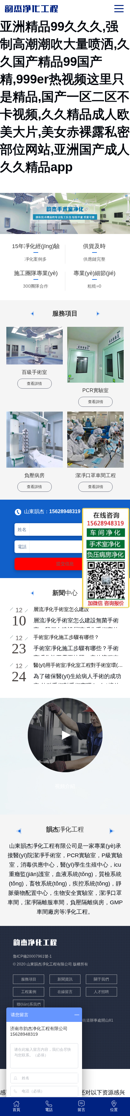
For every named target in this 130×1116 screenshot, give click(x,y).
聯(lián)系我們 (29, 1004)
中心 (65, 592)
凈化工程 (65, 829)
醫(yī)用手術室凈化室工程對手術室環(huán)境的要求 (78, 665)
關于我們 (101, 979)
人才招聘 (101, 992)
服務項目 (28, 979)
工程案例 (28, 992)
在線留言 (65, 992)
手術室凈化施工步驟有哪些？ (66, 637)
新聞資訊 (65, 979)
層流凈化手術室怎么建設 (61, 609)
